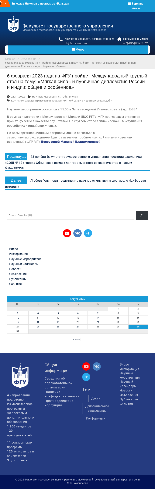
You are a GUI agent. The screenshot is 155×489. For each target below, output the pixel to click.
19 (58, 322)
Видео (13, 249)
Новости (15, 269)
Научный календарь (23, 264)
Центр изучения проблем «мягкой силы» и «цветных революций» (71, 100)
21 (98, 322)
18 (38, 322)
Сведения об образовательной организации (59, 383)
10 (17, 317)
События (15, 284)
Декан (95, 398)
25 (38, 326)
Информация (18, 254)
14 (98, 317)
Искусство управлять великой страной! (89, 38)
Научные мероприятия (46, 96)
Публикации (17, 279)
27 (78, 326)
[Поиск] (142, 215)
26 (58, 326)
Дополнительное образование (97, 408)
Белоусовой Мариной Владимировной (71, 142)
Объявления (70, 96)
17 (17, 322)
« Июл (76, 339)
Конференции (95, 418)
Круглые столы (20, 100)
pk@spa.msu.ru (75, 43)
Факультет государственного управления (67, 26)
